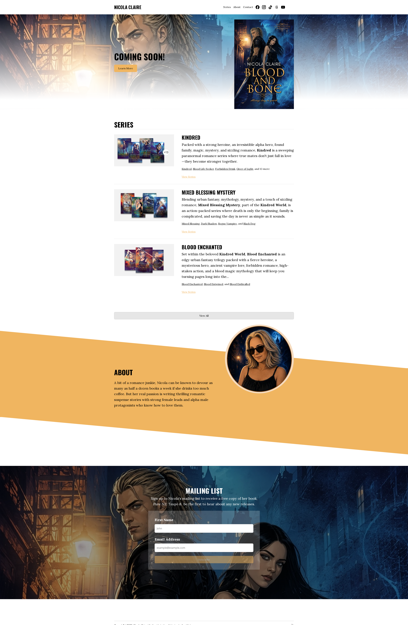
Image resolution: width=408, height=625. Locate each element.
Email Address (186, 339)
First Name (182, 319)
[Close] (237, 253)
